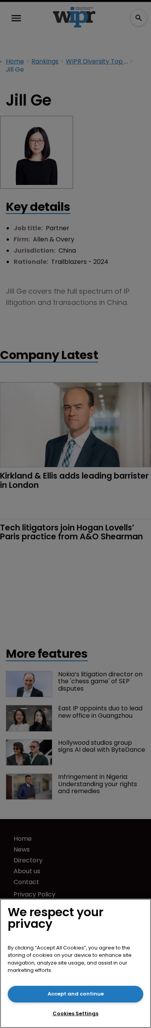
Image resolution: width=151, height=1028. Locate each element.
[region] (75, 963)
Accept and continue (76, 993)
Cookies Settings (75, 1013)
